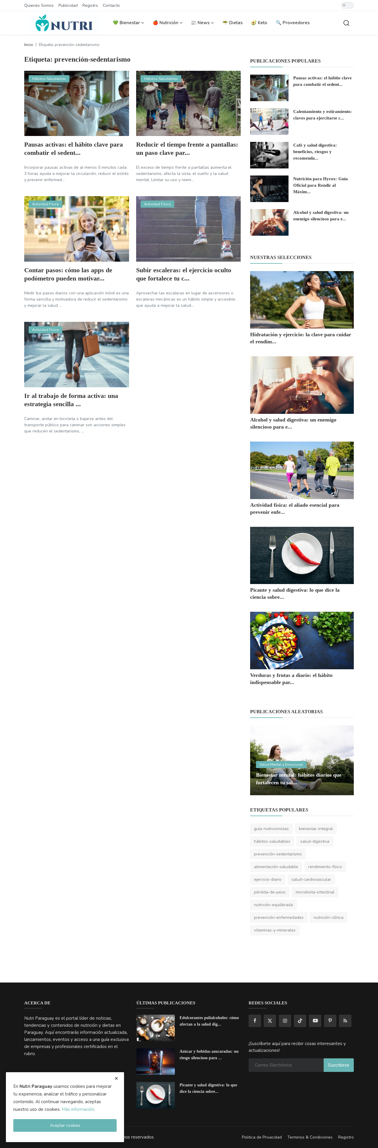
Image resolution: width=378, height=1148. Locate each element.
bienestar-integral (316, 829)
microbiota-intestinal (315, 892)
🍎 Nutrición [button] (166, 23)
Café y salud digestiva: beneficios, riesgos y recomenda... (315, 151)
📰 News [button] (201, 23)
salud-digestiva (314, 841)
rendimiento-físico (325, 867)
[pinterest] (330, 1021)
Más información (78, 1109)
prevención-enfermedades (279, 917)
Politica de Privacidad (262, 1137)
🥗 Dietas (232, 23)
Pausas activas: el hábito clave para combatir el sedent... (73, 148)
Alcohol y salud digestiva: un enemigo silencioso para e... (320, 215)
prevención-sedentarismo (278, 854)
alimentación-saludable (276, 867)
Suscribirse (338, 1065)
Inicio (28, 44)
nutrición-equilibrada (273, 905)
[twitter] (270, 1021)
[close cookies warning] (116, 1078)
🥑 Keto (259, 23)
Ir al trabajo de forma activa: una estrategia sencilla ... (71, 400)
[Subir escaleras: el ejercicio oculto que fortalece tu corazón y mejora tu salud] (188, 229)
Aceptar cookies (65, 1125)
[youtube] (315, 1021)
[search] (346, 23)
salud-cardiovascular (311, 879)
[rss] (345, 1021)
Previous (261, 760)
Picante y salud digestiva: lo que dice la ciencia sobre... (208, 1088)
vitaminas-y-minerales (275, 930)
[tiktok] (300, 1021)
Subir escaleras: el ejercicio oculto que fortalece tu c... (183, 274)
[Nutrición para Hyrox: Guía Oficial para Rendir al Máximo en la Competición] (269, 189)
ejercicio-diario (267, 879)
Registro (90, 5)
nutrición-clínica (328, 917)
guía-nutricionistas (271, 829)
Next (342, 760)
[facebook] (255, 1021)
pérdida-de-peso (270, 892)
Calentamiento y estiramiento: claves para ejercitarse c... (322, 114)
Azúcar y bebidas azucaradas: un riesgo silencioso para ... (209, 1054)
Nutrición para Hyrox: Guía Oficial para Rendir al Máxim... (320, 185)
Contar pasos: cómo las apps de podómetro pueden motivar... (68, 274)
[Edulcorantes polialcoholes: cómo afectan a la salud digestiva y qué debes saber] (155, 1028)
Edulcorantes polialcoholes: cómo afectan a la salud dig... (209, 1021)
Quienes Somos (39, 5)
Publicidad (68, 5)
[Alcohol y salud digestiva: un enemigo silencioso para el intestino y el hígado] (269, 222)
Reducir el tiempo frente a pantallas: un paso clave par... (187, 148)
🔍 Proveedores (293, 23)
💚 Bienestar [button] (127, 23)
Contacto (111, 5)
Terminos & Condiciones (310, 1137)
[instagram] (285, 1021)
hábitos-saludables (272, 841)
